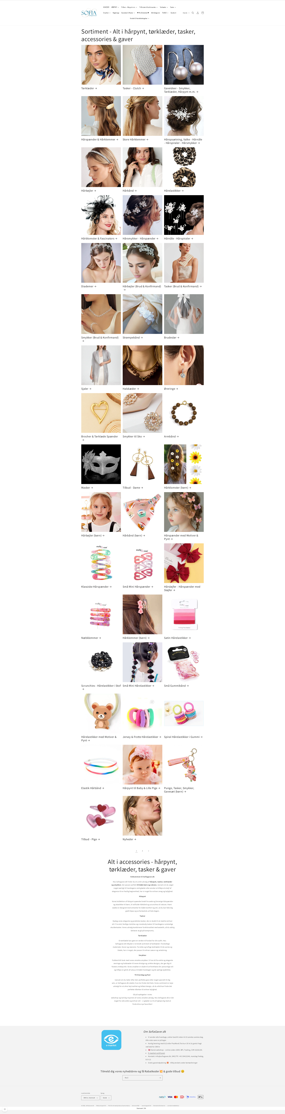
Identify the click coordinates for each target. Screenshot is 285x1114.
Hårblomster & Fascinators (97, 238)
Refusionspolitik (101, 1105)
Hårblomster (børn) (176, 487)
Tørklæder (87, 88)
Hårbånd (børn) (132, 535)
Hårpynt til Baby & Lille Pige (140, 788)
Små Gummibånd (175, 685)
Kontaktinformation (159, 1105)
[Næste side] (148, 850)
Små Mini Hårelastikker (137, 685)
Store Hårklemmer (134, 139)
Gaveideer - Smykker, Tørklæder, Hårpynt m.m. (179, 90)
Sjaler (84, 388)
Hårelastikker (172, 190)
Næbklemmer (89, 638)
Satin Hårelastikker (176, 638)
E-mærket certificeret (156, 1053)
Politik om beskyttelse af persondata (119, 1105)
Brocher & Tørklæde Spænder (99, 436)
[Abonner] (160, 1077)
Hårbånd (128, 190)
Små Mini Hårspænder (136, 586)
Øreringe (169, 388)
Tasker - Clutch (132, 88)
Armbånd (170, 436)
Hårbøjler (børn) (91, 535)
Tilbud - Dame (131, 487)
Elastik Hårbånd (91, 788)
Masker (85, 487)
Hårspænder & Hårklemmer (98, 139)
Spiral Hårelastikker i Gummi (182, 737)
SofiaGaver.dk (90, 1105)
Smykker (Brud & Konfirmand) (100, 337)
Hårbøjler (87, 190)
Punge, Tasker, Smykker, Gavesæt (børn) (179, 789)
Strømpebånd (131, 337)
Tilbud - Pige (89, 839)
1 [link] (136, 851)
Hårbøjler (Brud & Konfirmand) (142, 286)
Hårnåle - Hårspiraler (177, 238)
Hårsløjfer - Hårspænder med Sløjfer (182, 588)
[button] (192, 12)
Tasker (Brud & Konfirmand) (181, 286)
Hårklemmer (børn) (135, 638)
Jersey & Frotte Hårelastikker (140, 737)
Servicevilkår (135, 1105)
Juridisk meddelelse (173, 1105)
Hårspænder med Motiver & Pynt (181, 537)
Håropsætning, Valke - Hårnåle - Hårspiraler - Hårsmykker (183, 141)
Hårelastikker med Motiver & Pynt (99, 738)
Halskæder (129, 388)
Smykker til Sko (132, 436)
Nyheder (128, 839)
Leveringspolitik (146, 1105)
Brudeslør (170, 337)
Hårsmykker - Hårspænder (139, 238)
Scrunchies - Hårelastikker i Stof (101, 685)
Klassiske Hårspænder (95, 586)
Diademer (87, 286)
